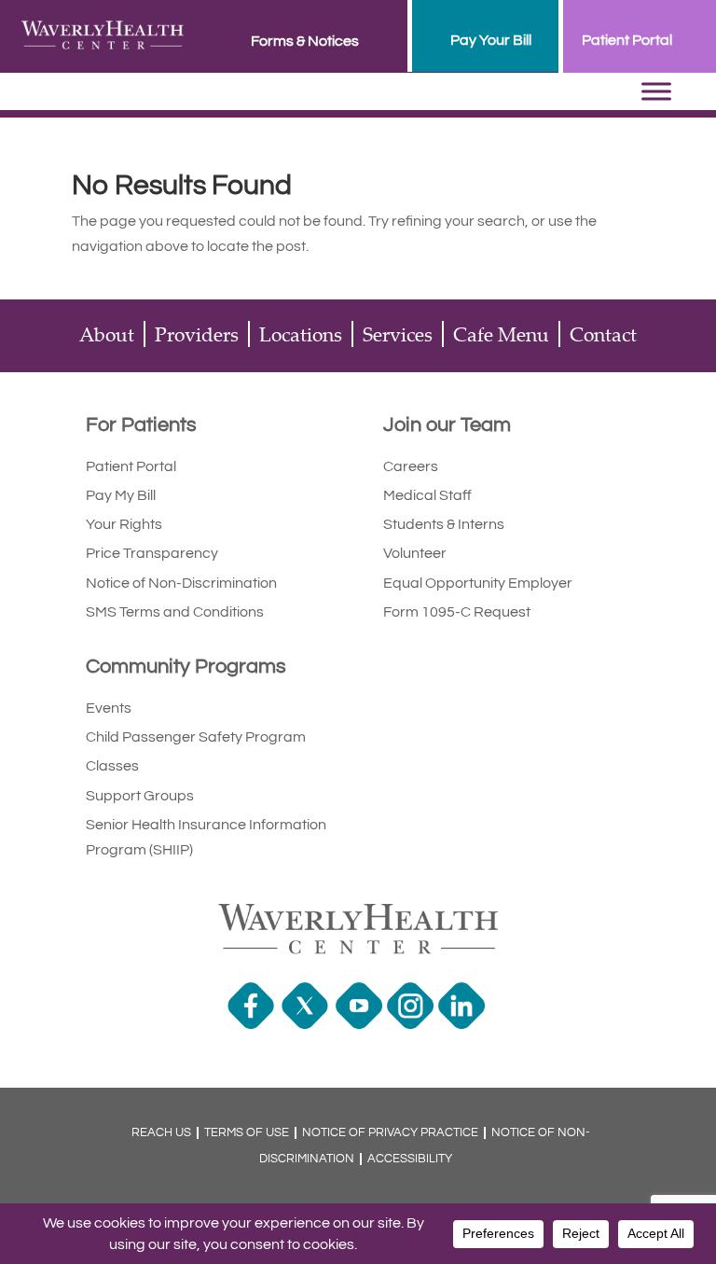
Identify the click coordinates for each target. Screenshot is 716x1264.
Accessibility (409, 1159)
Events (108, 708)
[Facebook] (253, 1024)
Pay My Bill (121, 495)
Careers (410, 466)
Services (398, 334)
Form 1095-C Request (456, 611)
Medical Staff (427, 495)
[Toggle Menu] (656, 92)
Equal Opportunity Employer (477, 583)
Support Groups (140, 795)
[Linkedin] (463, 1024)
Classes (112, 765)
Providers (197, 334)
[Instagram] (412, 1024)
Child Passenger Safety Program (196, 736)
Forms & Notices (305, 41)
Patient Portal (131, 466)
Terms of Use (246, 1133)
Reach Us (161, 1133)
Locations (300, 334)
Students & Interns (443, 524)
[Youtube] (361, 1024)
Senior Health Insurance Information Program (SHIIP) (206, 837)
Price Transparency (152, 553)
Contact (603, 334)
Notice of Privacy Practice (390, 1133)
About (106, 334)
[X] (307, 1024)
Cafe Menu (501, 334)
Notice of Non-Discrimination (181, 583)
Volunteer (415, 553)
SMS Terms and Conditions (175, 611)
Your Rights (124, 524)
